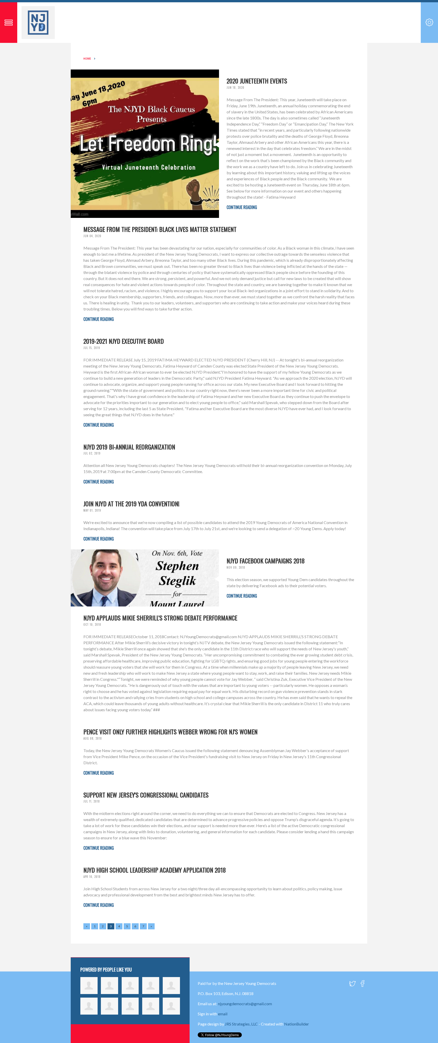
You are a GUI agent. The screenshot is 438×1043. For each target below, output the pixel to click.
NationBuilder (296, 1023)
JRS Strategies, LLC (241, 1023)
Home (87, 59)
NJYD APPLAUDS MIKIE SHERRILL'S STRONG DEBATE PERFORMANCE (160, 617)
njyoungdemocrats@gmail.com (245, 1003)
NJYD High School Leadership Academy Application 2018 (154, 869)
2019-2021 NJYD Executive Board (123, 340)
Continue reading (242, 207)
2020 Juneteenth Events (257, 80)
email (222, 1013)
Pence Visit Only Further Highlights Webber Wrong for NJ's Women (170, 731)
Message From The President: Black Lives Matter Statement (159, 229)
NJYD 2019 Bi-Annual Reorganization (129, 446)
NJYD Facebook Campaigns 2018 (266, 560)
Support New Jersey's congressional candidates (146, 794)
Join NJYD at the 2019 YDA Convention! (131, 503)
